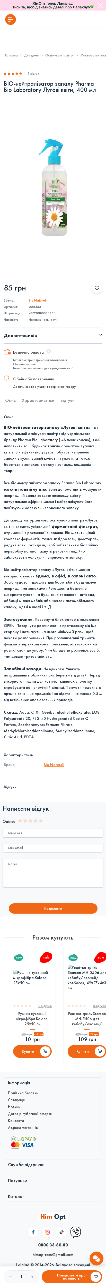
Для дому (31, 55)
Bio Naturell (38, 300)
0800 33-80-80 (53, 1244)
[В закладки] (97, 288)
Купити (28, 1051)
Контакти (16, 1120)
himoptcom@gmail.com (53, 1254)
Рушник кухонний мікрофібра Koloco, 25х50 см (32, 1018)
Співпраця (16, 1100)
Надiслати (53, 908)
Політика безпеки (23, 1093)
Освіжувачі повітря (59, 55)
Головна (11, 55)
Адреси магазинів (23, 1127)
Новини (14, 1107)
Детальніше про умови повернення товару (44, 387)
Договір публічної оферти (30, 1113)
